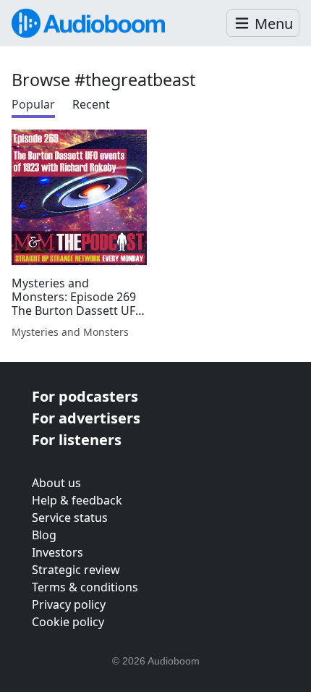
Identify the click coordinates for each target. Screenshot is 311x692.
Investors (57, 552)
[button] (262, 23)
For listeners (77, 440)
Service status (70, 518)
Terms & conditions (85, 587)
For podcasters (85, 396)
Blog (44, 535)
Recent (91, 104)
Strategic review (76, 570)
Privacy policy (69, 604)
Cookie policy (68, 622)
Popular (33, 104)
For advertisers (86, 418)
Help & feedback (77, 500)
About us (56, 483)
